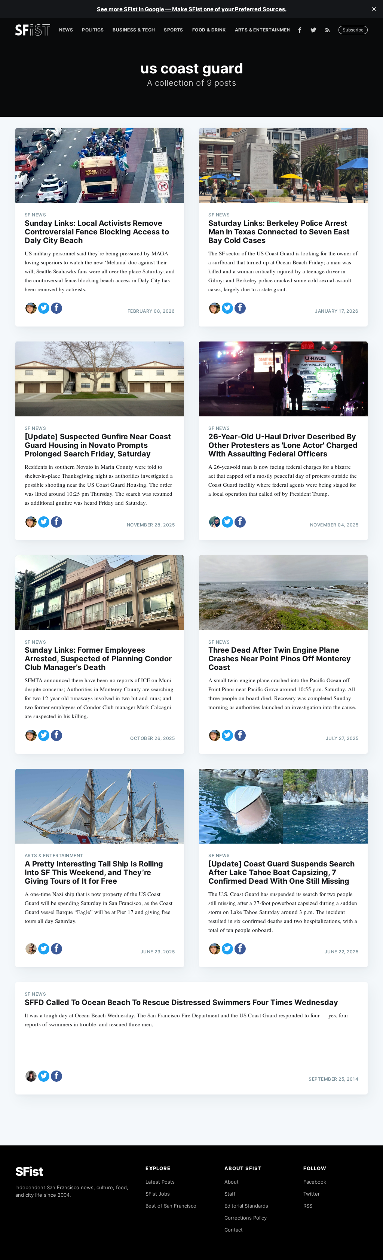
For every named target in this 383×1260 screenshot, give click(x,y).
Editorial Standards (246, 1206)
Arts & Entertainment (264, 30)
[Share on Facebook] (56, 308)
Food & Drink (209, 30)
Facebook (314, 1182)
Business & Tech (134, 30)
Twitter (311, 1194)
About (231, 1182)
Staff (230, 1194)
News (66, 30)
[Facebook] (299, 30)
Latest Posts (160, 1182)
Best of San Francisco (170, 1206)
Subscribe (353, 30)
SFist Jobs (157, 1194)
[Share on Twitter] (43, 308)
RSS (307, 1206)
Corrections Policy (245, 1218)
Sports (173, 30)
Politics (93, 30)
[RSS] (329, 30)
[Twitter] (313, 30)
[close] (374, 9)
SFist (29, 1171)
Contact (233, 1230)
